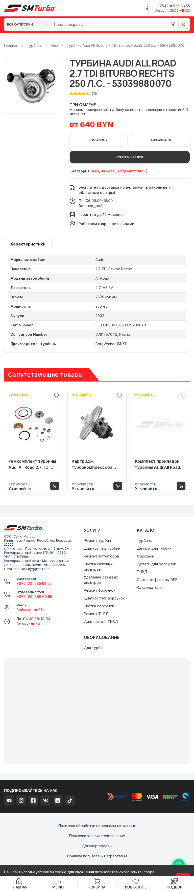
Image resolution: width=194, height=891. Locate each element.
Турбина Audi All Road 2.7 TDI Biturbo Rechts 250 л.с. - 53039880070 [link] (125, 45)
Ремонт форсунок (99, 590)
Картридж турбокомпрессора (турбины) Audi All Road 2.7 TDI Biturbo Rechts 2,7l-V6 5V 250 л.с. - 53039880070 (96, 464)
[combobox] (27, 24)
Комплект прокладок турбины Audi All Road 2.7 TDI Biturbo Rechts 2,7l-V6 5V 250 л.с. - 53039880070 (157, 464)
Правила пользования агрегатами (97, 856)
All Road (108, 171)
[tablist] (28, 244)
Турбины (34, 45)
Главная (11, 45)
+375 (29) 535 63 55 (34, 583)
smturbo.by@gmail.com (32, 569)
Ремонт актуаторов (101, 556)
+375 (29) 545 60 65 (34, 596)
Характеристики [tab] (27, 244)
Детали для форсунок (156, 564)
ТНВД (142, 572)
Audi (54, 45)
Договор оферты (97, 846)
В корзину (98, 140)
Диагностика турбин (102, 548)
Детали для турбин (154, 548)
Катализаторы (149, 587)
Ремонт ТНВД (96, 614)
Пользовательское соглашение (97, 836)
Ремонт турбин (97, 540)
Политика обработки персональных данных (97, 825)
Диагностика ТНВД (101, 621)
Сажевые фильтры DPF (157, 579)
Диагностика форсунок (104, 598)
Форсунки (145, 556)
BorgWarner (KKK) (132, 171)
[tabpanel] (97, 302)
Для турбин (94, 647)
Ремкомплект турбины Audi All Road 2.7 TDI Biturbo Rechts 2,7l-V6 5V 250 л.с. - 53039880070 (32, 464)
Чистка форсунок (99, 606)
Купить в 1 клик (129, 157)
